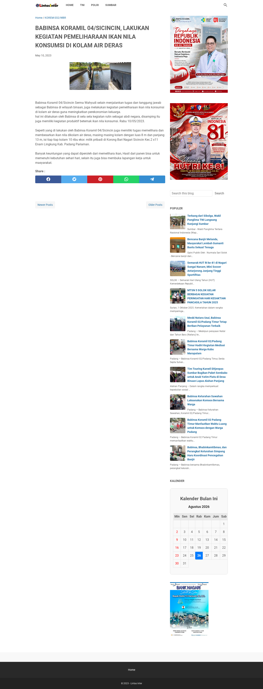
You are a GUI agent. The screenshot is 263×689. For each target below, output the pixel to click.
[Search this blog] (225, 5)
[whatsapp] (126, 179)
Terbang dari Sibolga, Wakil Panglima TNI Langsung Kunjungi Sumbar (204, 219)
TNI (82, 5)
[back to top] (255, 680)
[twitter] (74, 179)
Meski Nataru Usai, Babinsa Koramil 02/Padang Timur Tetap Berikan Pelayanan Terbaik (207, 321)
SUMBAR (110, 5)
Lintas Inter (136, 683)
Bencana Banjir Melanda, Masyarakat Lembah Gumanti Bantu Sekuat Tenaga (205, 243)
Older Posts (155, 204)
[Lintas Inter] (47, 5)
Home (70, 5)
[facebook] (48, 179)
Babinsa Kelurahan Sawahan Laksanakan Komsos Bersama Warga (205, 400)
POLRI (95, 5)
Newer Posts (45, 204)
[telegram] (152, 179)
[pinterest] (100, 179)
